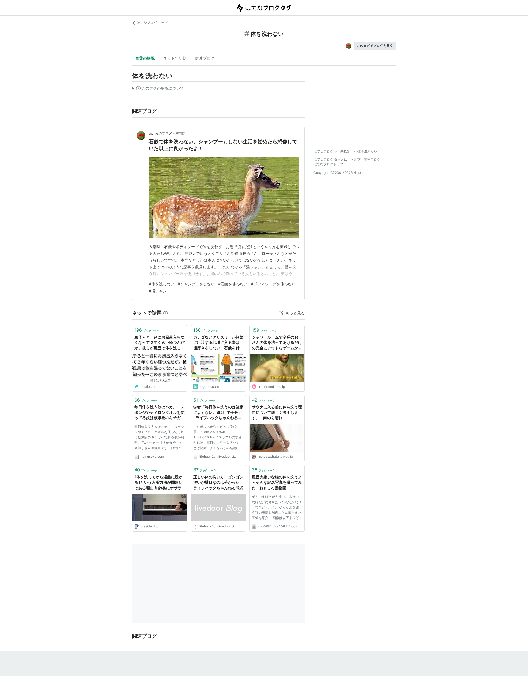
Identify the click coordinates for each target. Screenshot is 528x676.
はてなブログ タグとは (330, 159)
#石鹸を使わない (233, 284)
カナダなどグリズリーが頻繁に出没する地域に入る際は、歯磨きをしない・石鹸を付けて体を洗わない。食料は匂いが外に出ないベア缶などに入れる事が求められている (218, 343)
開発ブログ (372, 159)
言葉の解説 (145, 58)
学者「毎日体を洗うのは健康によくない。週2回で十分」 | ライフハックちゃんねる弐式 (218, 413)
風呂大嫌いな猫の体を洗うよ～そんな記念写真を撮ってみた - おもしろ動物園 (277, 482)
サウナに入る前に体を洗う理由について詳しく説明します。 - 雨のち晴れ (277, 412)
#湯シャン (158, 290)
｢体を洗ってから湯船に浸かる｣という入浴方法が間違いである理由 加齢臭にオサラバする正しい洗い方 (158, 482)
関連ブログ (205, 58)
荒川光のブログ (160, 133)
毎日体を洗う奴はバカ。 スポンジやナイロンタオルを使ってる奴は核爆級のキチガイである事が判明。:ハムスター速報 (159, 413)
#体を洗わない (161, 284)
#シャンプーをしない (196, 284)
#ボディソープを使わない (273, 284)
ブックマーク (147, 330)
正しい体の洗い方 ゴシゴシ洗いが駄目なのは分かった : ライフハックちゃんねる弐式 (218, 482)
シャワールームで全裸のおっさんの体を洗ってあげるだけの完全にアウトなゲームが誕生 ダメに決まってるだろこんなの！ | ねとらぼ (277, 343)
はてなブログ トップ (152, 23)
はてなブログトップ (328, 164)
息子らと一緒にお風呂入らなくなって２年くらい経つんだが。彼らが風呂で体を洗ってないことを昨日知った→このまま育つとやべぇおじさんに (159, 343)
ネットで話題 (174, 58)
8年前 (180, 133)
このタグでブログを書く (375, 45)
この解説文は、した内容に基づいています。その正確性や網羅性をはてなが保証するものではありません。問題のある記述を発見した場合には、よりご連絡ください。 (158, 89)
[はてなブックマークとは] (165, 313)
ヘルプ (356, 159)
